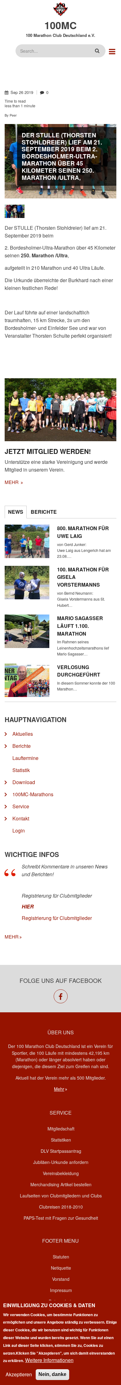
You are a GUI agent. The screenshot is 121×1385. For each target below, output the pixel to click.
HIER (28, 906)
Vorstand (60, 1279)
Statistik (21, 770)
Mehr (59, 1089)
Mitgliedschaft (60, 1128)
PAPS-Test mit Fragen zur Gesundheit (61, 1218)
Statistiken (61, 1140)
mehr (12, 482)
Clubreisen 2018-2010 (61, 1207)
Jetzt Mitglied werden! (48, 451)
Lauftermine (25, 757)
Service (20, 806)
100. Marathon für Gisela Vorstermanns (83, 577)
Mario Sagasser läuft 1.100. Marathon (80, 626)
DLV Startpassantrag (61, 1151)
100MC (60, 25)
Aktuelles (22, 733)
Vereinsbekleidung (61, 1173)
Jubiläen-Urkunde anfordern (60, 1162)
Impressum (61, 1290)
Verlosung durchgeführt (78, 671)
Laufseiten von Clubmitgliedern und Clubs (61, 1195)
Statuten (61, 1257)
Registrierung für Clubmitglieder (57, 917)
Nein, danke (52, 1374)
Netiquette (61, 1268)
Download (23, 782)
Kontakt (20, 818)
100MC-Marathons (32, 794)
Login (18, 830)
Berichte (21, 745)
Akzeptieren (19, 1374)
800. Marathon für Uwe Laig (83, 532)
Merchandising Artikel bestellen (61, 1184)
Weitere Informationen (49, 1360)
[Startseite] (61, 8)
